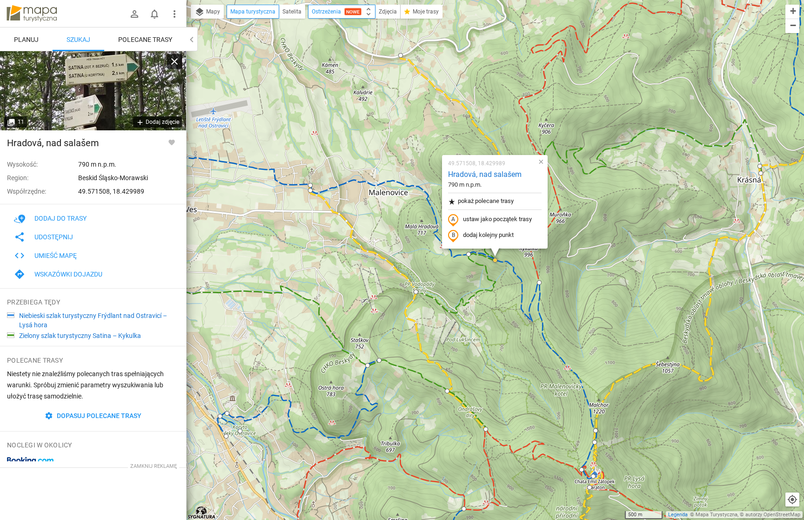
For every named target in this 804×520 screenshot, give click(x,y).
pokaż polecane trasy (486, 200)
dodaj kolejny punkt (488, 234)
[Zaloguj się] (134, 14)
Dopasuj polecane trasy (98, 415)
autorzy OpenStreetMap (772, 515)
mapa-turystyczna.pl (31, 13)
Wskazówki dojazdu (68, 274)
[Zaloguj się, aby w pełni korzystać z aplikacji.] (171, 142)
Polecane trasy (145, 39)
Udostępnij (53, 237)
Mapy (212, 11)
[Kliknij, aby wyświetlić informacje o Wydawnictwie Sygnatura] (202, 512)
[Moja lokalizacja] (792, 499)
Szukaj (78, 39)
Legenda (678, 515)
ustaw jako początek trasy (497, 219)
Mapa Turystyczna (716, 515)
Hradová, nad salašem (485, 174)
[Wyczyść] (174, 61)
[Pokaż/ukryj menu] (174, 14)
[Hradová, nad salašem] (93, 90)
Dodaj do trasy (60, 218)
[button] (220, 416)
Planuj (26, 39)
